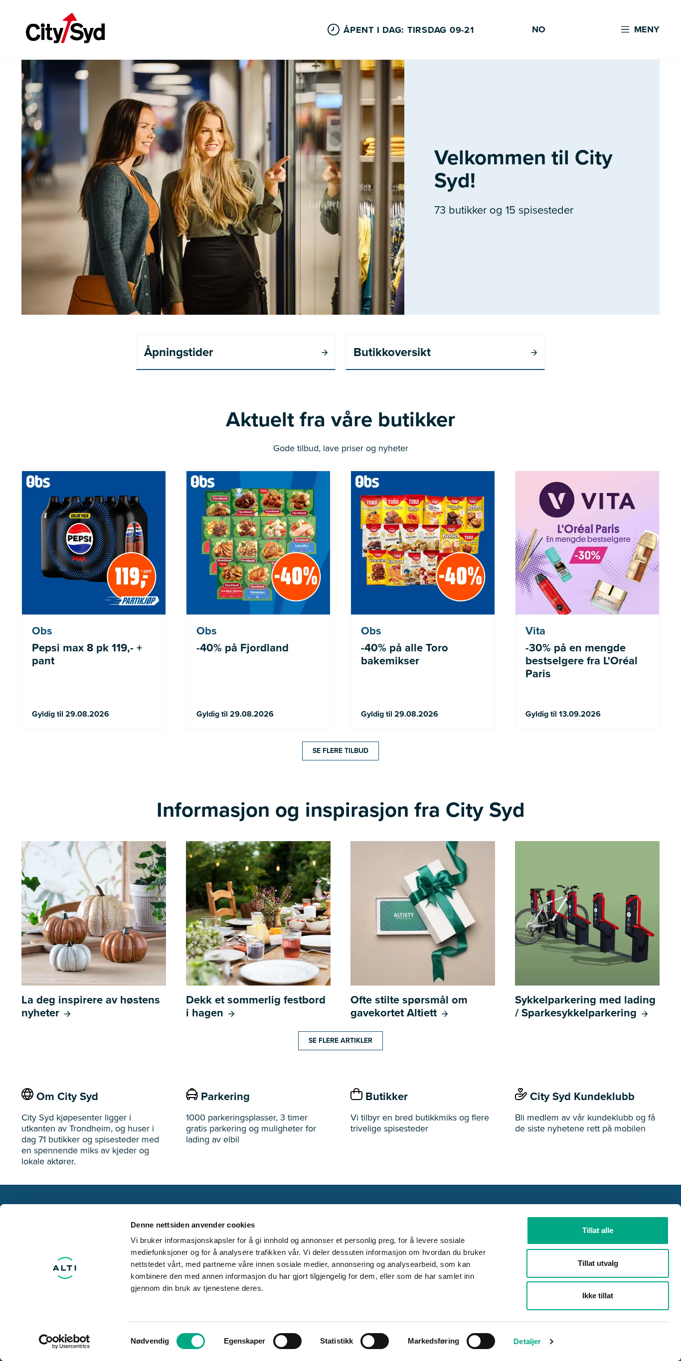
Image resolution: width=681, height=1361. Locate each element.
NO (538, 30)
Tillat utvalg (598, 1263)
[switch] (287, 1341)
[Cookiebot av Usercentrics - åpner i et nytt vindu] (64, 1341)
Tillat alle (597, 1230)
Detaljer (527, 1341)
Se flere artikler (340, 1040)
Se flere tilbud (340, 750)
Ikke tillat (597, 1295)
